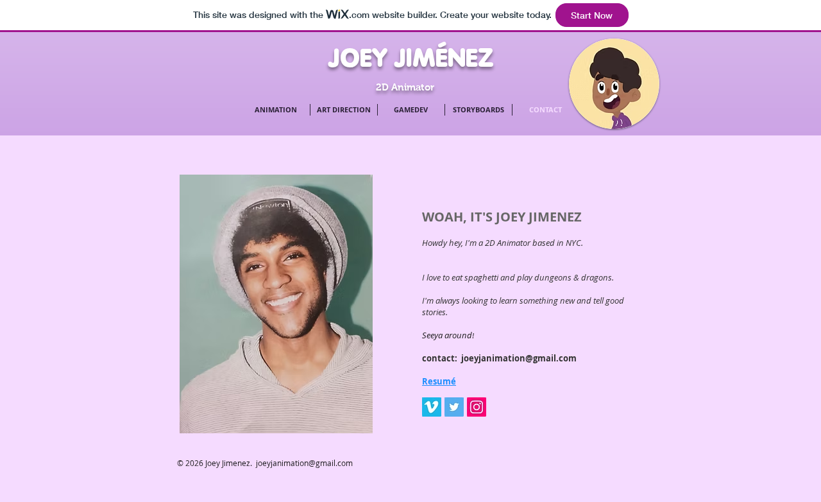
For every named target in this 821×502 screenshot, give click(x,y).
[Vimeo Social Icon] (431, 407)
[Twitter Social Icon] (454, 407)
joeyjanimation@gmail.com (519, 358)
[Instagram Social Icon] (476, 407)
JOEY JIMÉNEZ (410, 57)
